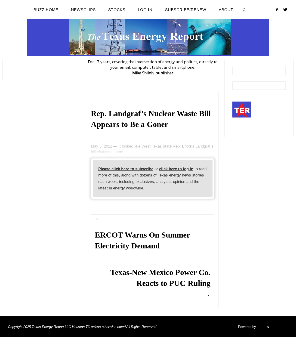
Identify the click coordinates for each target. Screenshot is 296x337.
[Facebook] (277, 9)
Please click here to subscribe (125, 169)
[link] (244, 9)
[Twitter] (285, 9)
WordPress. (279, 327)
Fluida (261, 327)
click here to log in (176, 169)
